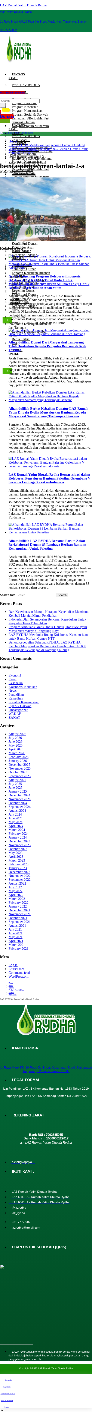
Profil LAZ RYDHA (26, 85)
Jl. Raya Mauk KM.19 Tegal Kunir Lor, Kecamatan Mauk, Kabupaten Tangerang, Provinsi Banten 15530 (46, 1069)
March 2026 (17, 753)
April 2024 (16, 826)
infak (11, 985)
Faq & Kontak (7, 1400)
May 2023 (15, 853)
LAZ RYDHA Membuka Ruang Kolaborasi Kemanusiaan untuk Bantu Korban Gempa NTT (48, 636)
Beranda (8, 1380)
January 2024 (18, 837)
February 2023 (18, 864)
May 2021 (15, 937)
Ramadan (12, 995)
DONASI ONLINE (15, 352)
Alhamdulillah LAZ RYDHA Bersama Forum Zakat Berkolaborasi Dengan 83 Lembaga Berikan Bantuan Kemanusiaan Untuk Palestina (47, 544)
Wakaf (11, 992)
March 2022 (17, 899)
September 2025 (20, 776)
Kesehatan (16, 683)
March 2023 (17, 860)
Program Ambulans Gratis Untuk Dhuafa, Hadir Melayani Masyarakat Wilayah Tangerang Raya (48, 629)
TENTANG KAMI (17, 76)
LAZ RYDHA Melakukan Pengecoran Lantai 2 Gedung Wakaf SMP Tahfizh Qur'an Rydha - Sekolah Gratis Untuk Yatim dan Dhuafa (48, 149)
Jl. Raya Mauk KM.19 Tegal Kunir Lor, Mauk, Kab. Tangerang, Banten (43, 21)
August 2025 (17, 780)
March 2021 (17, 945)
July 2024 (15, 814)
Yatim (11, 988)
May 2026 (15, 745)
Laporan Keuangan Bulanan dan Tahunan (29, 325)
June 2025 (15, 787)
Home (13, 141)
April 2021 (16, 941)
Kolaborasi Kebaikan (23, 687)
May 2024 (15, 822)
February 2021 (18, 948)
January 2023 (18, 868)
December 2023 (19, 841)
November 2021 (20, 914)
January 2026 (18, 761)
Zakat (11, 983)
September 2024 (20, 807)
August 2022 (17, 883)
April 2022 (16, 895)
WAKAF (15, 713)
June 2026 (15, 741)
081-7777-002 (8, 30)
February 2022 (18, 902)
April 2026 (16, 749)
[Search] (3, 105)
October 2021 (18, 918)
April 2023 (16, 856)
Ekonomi (15, 675)
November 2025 (20, 768)
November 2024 (20, 799)
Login (6, 1407)
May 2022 (15, 891)
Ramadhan (16, 698)
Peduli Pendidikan (16, 990)
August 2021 (17, 925)
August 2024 (17, 810)
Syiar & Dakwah (20, 706)
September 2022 (20, 879)
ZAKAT (14, 717)
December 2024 (19, 795)
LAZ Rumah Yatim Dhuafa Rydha (23, 5)
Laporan (6, 1387)
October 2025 (18, 772)
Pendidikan (16, 694)
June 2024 (15, 818)
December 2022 (19, 872)
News (12, 690)
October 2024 (18, 803)
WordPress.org (18, 976)
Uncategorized (18, 710)
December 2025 (19, 764)
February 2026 (18, 757)
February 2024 (18, 833)
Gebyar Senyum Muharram (30, 126)
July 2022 (15, 887)
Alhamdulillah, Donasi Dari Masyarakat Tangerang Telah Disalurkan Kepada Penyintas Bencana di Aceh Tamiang (47, 346)
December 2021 (19, 910)
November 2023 (20, 845)
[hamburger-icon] (5, 68)
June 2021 (15, 933)
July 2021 (15, 929)
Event (12, 679)
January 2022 (18, 906)
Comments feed (19, 972)
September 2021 (20, 922)
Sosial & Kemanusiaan (24, 702)
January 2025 (18, 791)
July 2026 (15, 738)
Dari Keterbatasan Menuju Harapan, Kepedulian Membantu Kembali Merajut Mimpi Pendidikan (49, 613)
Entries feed (17, 969)
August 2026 (17, 734)
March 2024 (17, 830)
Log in (13, 965)
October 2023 (18, 849)
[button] (2, 94)
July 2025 (15, 784)
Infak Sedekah (21, 251)
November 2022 (20, 876)
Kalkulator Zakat (8, 1394)
